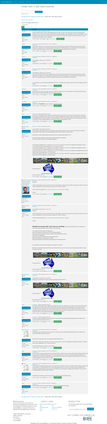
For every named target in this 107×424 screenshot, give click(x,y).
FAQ (53, 405)
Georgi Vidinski (29, 180)
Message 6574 (35, 205)
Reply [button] (58, 38)
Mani (23, 114)
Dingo (27, 126)
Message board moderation (27, 20)
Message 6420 (35, 31)
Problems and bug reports (37, 16)
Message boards (25, 16)
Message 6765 (35, 383)
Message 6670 (35, 363)
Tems (41, 409)
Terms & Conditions (57, 407)
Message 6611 (35, 304)
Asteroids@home (6, 2)
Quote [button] (62, 38)
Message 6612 (35, 317)
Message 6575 (35, 274)
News (41, 405)
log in (37, 22)
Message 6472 (35, 101)
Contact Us (54, 409)
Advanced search (24, 13)
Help (41, 410)
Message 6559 (35, 113)
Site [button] (34, 2)
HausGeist (24, 101)
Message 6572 (35, 126)
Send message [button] (26, 35)
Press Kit (54, 404)
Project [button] (15, 2)
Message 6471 (35, 88)
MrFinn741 (24, 89)
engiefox (24, 31)
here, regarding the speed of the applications (55, 189)
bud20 (23, 44)
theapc (23, 56)
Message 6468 (35, 56)
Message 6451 (35, 43)
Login (104, 2)
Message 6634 (35, 329)
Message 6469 (35, 68)
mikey (27, 329)
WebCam (43, 175)
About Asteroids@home (46, 404)
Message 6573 (35, 179)
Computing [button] (21, 2)
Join (101, 2)
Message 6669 (35, 350)
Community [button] (28, 2)
